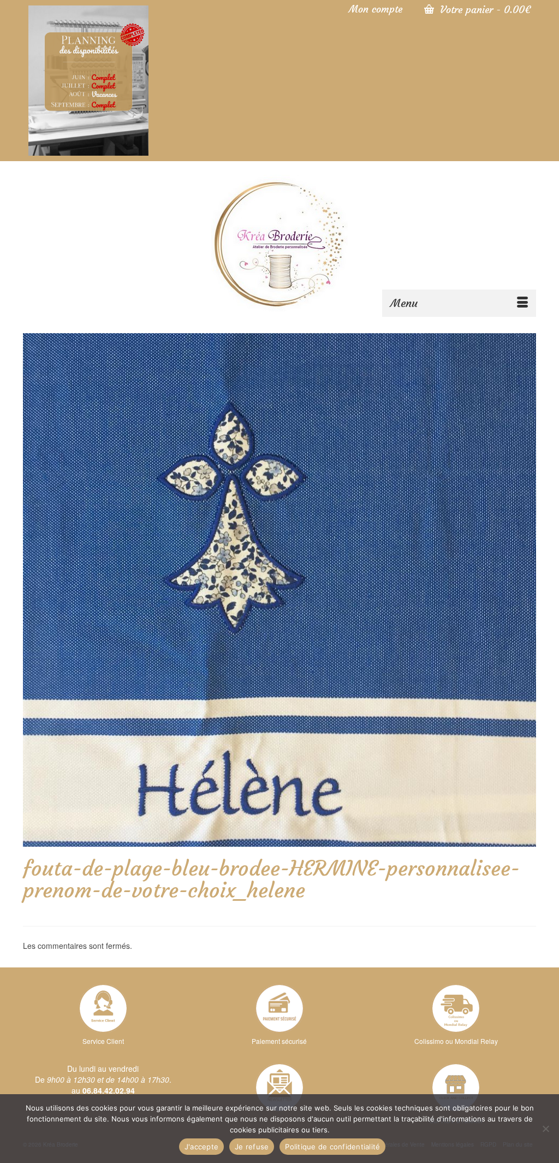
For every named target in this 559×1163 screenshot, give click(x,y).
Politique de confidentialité (332, 1146)
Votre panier (484, 9)
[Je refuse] (545, 1128)
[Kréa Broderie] (279, 243)
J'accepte (201, 1146)
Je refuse (252, 1146)
